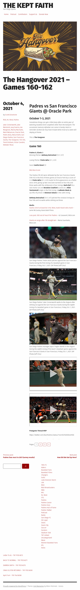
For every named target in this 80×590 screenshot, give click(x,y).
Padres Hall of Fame (48, 508)
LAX (42, 482)
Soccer (43, 528)
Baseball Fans (46, 470)
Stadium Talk (46, 533)
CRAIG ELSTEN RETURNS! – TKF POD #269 (17, 570)
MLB (4, 120)
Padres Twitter (46, 510)
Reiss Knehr (16, 135)
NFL (42, 493)
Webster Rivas (8, 145)
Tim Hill (22, 140)
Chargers (44, 475)
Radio (43, 515)
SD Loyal (44, 520)
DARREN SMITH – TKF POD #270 (14, 565)
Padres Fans (45, 505)
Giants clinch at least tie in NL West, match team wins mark (51, 208)
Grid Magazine (38, 586)
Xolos (43, 548)
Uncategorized (46, 538)
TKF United (45, 535)
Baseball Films (46, 472)
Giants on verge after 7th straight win (42, 220)
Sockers (44, 530)
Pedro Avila (7, 135)
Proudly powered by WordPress (14, 586)
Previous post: (19, 456)
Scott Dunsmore (11, 115)
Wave (43, 540)
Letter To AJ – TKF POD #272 (13, 555)
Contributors (22, 14)
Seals (43, 523)
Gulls (43, 477)
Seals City (44, 525)
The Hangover (13, 140)
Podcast (13, 14)
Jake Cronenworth (9, 125)
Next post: (67, 456)
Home (6, 14)
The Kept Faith (28, 5)
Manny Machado (17, 130)
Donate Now (43, 14)
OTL (42, 498)
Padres (16, 120)
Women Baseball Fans (49, 543)
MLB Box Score (34, 170)
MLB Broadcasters (48, 487)
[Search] (25, 466)
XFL (42, 545)
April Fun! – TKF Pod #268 (12, 575)
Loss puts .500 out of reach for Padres (43, 215)
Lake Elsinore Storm (48, 480)
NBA (42, 490)
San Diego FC (46, 518)
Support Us (33, 14)
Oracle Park (19, 132)
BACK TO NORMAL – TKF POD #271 (15, 560)
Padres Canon (46, 503)
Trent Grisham (8, 142)
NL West (10, 120)
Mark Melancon (8, 132)
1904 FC (44, 465)
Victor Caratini (19, 142)
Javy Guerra (15, 127)
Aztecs (43, 467)
